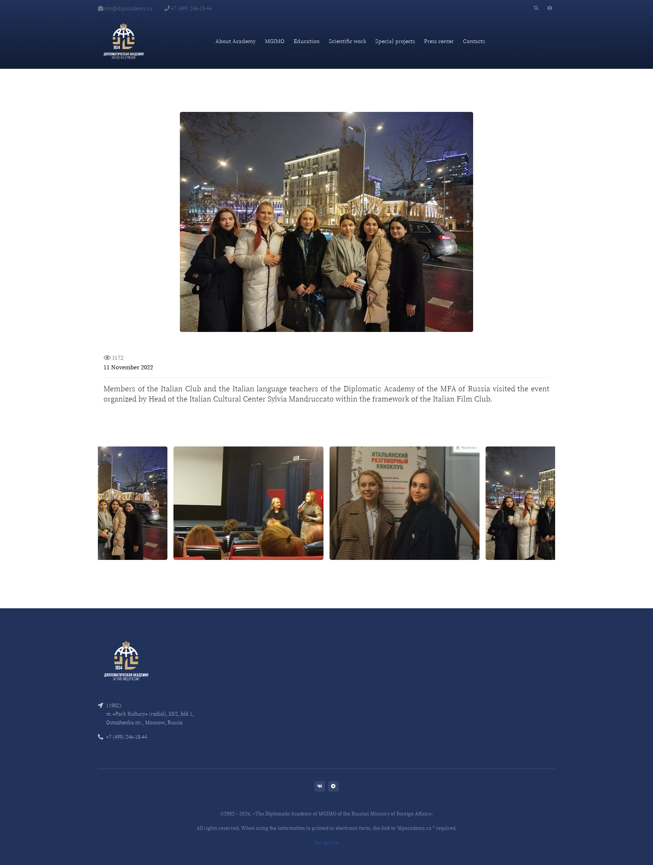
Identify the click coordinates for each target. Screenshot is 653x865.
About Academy (235, 41)
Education (307, 41)
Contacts (474, 41)
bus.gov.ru (326, 842)
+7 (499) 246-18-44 (191, 8)
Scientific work (347, 41)
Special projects (395, 41)
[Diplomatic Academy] (123, 41)
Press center (439, 41)
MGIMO (275, 41)
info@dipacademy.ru (127, 8)
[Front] (126, 660)
